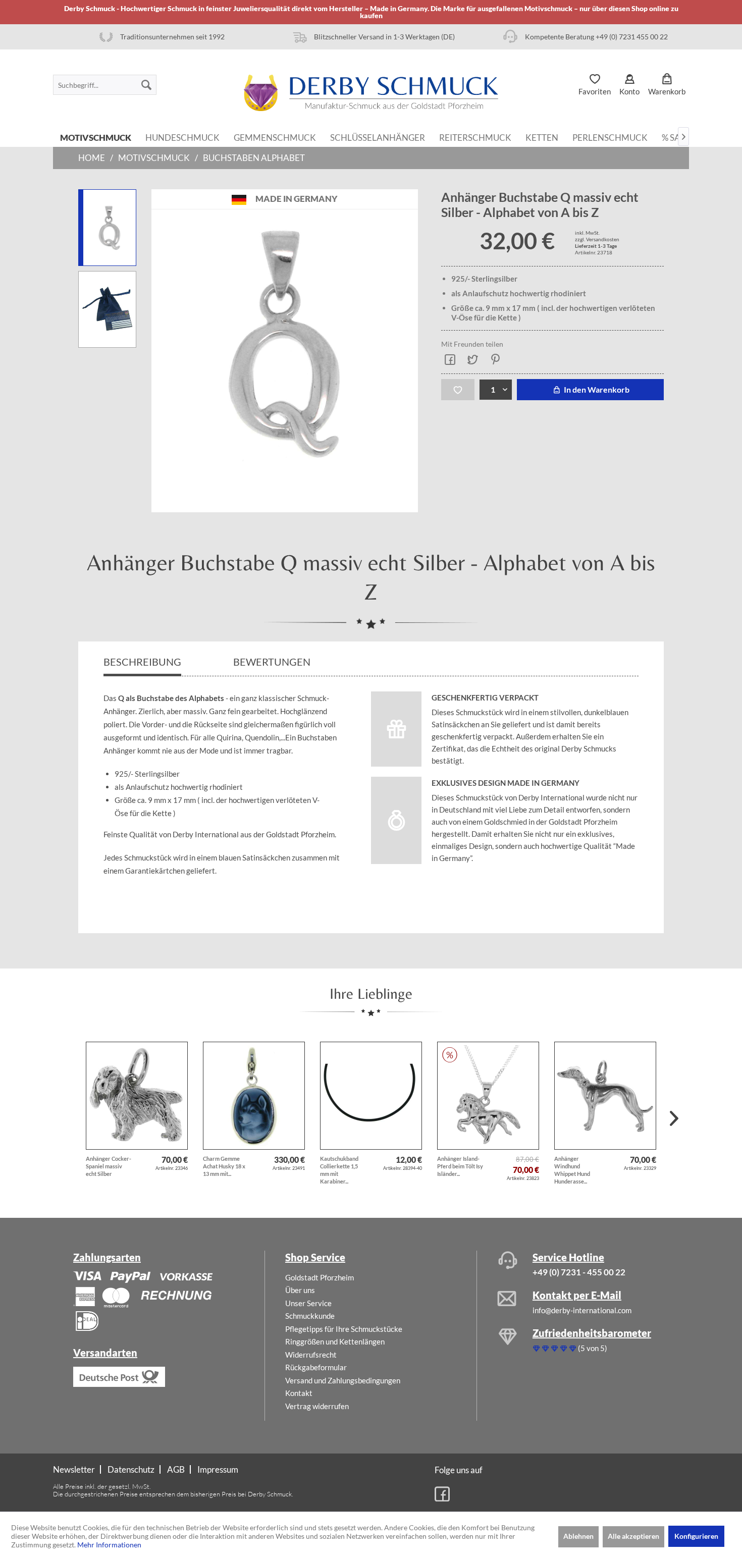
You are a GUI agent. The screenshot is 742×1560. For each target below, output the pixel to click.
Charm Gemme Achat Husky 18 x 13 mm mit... (224, 1166)
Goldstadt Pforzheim (319, 1277)
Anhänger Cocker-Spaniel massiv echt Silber (108, 1166)
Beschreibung (142, 662)
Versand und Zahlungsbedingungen (342, 1380)
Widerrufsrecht (311, 1354)
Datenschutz (131, 1469)
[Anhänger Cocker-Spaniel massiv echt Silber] (137, 1096)
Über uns (300, 1290)
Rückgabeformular (316, 1367)
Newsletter (74, 1469)
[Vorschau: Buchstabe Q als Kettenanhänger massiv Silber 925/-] (107, 227)
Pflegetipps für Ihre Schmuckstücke (343, 1328)
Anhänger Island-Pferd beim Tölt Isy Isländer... (460, 1166)
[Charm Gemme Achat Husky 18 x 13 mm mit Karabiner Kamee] (254, 1096)
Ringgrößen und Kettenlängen (335, 1341)
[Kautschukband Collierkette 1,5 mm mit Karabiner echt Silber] (371, 1096)
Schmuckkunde (310, 1315)
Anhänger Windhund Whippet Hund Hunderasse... (572, 1170)
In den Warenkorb (595, 389)
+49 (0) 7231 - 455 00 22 (579, 1272)
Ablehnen (578, 1536)
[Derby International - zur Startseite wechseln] (371, 93)
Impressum (217, 1469)
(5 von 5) (592, 1348)
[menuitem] (104, 85)
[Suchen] (146, 85)
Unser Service (308, 1303)
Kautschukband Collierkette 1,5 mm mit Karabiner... (339, 1170)
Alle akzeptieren (633, 1536)
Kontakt (298, 1392)
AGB (176, 1469)
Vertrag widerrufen (317, 1406)
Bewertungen (272, 662)
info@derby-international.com (582, 1310)
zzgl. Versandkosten (597, 239)
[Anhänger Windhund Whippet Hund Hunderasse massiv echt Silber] (605, 1096)
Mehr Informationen (109, 1544)
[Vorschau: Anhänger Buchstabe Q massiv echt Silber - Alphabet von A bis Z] (107, 309)
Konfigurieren (696, 1536)
